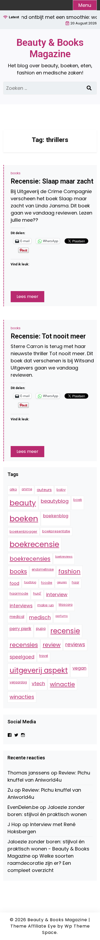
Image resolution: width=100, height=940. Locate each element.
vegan (79, 668)
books (16, 173)
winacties (22, 697)
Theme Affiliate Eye (33, 926)
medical (17, 616)
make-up (45, 605)
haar (75, 582)
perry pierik (20, 628)
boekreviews (64, 557)
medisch (40, 617)
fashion (69, 571)
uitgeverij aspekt (39, 670)
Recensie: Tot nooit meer (48, 336)
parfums (61, 616)
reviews (75, 644)
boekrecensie (34, 544)
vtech (38, 683)
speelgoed (22, 657)
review (52, 645)
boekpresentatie (56, 531)
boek (77, 499)
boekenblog (55, 516)
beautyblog (55, 501)
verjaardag (18, 682)
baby (61, 489)
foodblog (30, 582)
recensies (24, 645)
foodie (46, 582)
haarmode (19, 593)
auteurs (44, 489)
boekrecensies (30, 559)
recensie (65, 631)
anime (27, 489)
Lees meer (27, 296)
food (14, 583)
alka (13, 489)
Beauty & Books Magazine (50, 48)
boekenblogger (23, 531)
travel (43, 656)
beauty (23, 503)
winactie (62, 684)
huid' (37, 593)
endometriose (43, 569)
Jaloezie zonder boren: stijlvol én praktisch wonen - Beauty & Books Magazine (48, 848)
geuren (62, 582)
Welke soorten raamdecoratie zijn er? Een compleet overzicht (40, 863)
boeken (24, 518)
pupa (41, 628)
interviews (21, 606)
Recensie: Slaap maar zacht (52, 181)
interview (56, 594)
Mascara (66, 605)
